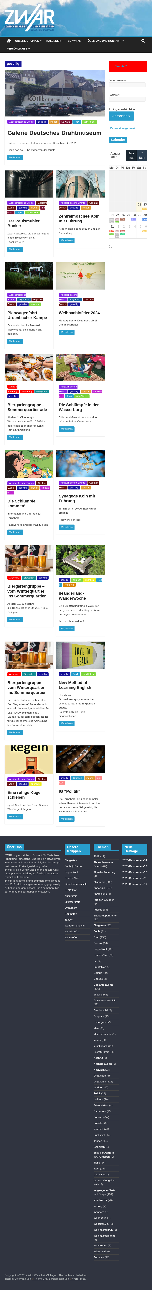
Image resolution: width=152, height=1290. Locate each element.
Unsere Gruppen (27, 40)
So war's (65, 122)
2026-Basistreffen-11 (134, 878)
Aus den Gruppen (104, 899)
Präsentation (101, 1105)
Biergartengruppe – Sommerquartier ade (27, 407)
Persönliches (17, 48)
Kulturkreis (71, 895)
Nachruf (98, 1057)
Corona (98, 943)
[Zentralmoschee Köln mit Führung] (80, 172)
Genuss (98, 978)
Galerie (98, 972)
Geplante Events (103, 984)
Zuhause (99, 1257)
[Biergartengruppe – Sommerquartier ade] (29, 356)
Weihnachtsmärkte (104, 1235)
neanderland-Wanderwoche (72, 595)
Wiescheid (100, 1251)
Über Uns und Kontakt (104, 40)
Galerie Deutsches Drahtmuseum (54, 132)
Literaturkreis (72, 901)
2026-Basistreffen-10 (134, 884)
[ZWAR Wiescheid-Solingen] (9, 41)
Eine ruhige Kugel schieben (24, 795)
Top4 (76, 122)
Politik (97, 1093)
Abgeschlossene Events (21, 122)
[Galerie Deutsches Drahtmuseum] (55, 72)
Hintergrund (101, 1022)
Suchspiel (99, 1134)
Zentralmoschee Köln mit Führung (79, 218)
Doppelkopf (71, 872)
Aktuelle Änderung (104, 872)
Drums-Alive (72, 878)
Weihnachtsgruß (103, 1229)
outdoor (35, 304)
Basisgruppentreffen (105, 915)
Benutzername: (118, 80)
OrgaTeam (71, 907)
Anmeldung (100, 893)
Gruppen (77, 778)
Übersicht (99, 1174)
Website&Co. (72, 931)
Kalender (53, 40)
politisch (98, 1099)
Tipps (97, 1162)
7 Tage (142, 155)
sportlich (89, 580)
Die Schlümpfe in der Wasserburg (79, 407)
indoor (53, 122)
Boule (97, 931)
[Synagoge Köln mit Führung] (80, 452)
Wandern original (75, 925)
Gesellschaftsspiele (76, 884)
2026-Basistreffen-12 (134, 872)
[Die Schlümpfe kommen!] (29, 452)
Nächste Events (103, 1063)
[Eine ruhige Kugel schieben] (29, 747)
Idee (96, 1028)
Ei (95, 960)
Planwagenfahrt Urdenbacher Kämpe (27, 315)
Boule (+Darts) (73, 866)
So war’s (74, 40)
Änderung (27, 391)
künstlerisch (101, 1045)
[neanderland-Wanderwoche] (80, 547)
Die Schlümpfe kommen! (21, 503)
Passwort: (114, 94)
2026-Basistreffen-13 (134, 866)
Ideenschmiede (103, 1034)
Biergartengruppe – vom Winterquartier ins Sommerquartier (26, 591)
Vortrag (98, 1205)
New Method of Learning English (75, 685)
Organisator (101, 1075)
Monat (131, 155)
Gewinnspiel (101, 1010)
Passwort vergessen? (122, 128)
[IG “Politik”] (80, 747)
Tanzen (69, 919)
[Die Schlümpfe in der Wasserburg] (80, 356)
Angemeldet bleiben (124, 109)
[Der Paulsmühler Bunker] (29, 172)
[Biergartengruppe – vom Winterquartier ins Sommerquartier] (29, 547)
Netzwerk (99, 1069)
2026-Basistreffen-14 (134, 860)
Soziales (98, 1123)
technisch (99, 1146)
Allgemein (24, 299)
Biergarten (41, 391)
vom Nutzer (89, 122)
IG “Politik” (69, 791)
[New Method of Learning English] (80, 643)
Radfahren (71, 913)
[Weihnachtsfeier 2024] (80, 264)
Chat (96, 937)
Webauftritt (100, 1217)
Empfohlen (100, 966)
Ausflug (98, 909)
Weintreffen (71, 937)
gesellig (42, 122)
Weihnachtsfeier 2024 (79, 312)
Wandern (69, 585)
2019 (97, 856)
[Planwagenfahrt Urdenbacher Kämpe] (29, 264)
